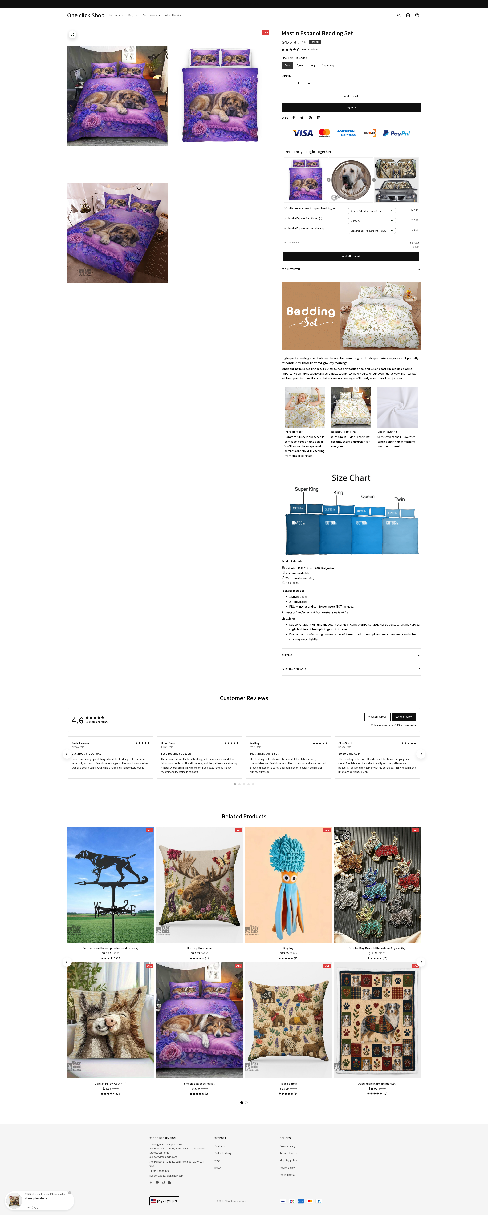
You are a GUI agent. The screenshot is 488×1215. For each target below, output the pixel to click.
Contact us (220, 1146)
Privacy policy (287, 1146)
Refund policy (287, 1174)
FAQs (217, 1160)
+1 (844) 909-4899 (159, 1171)
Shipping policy (288, 1160)
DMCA (217, 1167)
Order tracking (222, 1153)
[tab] (235, 784)
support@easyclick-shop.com (166, 1175)
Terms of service (289, 1153)
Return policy (287, 1167)
